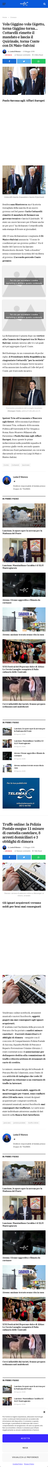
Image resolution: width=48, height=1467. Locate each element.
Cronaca (8, 55)
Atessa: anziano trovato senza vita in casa (23, 634)
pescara (7, 1123)
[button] (44, 1412)
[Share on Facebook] (9, 61)
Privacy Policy (29, 1464)
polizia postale (19, 1123)
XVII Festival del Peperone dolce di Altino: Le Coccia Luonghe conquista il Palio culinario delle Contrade (23, 669)
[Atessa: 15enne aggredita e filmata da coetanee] (24, 585)
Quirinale (26, 465)
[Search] (44, 4)
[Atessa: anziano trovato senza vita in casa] (24, 619)
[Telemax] (24, 4)
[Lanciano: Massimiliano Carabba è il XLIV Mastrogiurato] (24, 550)
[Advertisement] (24, 133)
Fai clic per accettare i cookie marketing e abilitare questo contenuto (24, 281)
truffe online (33, 1123)
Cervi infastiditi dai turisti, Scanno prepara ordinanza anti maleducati (23, 705)
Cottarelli (15, 465)
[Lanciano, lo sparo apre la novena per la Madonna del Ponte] (24, 515)
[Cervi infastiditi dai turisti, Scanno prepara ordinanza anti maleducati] (24, 689)
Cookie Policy (18, 1464)
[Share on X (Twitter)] (24, 61)
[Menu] (4, 4)
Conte (6, 465)
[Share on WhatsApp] (39, 61)
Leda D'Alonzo (15, 51)
